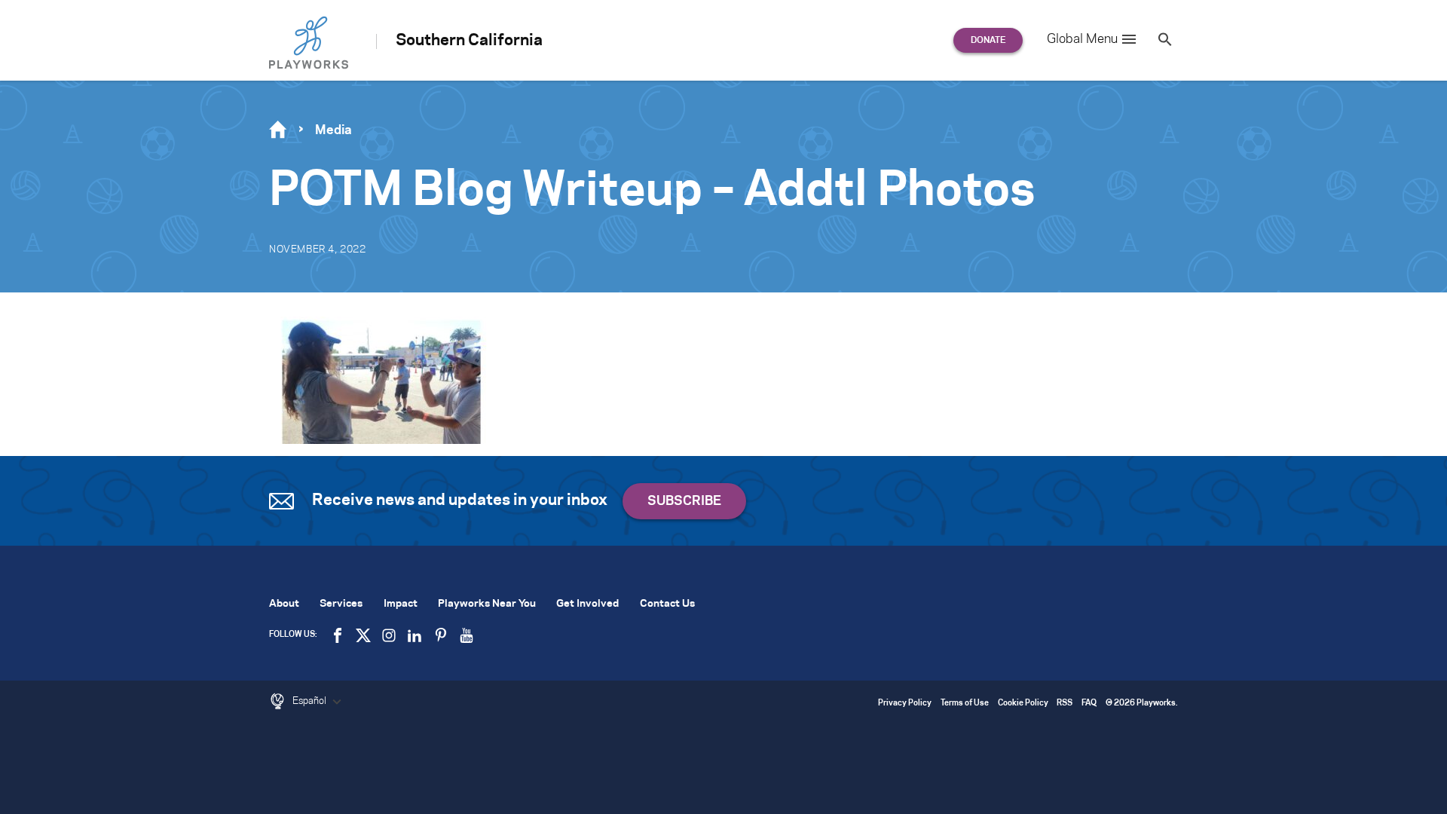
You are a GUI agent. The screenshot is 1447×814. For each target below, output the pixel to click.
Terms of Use (965, 703)
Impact (401, 604)
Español (310, 700)
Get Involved (587, 604)
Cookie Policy (1023, 703)
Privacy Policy (905, 703)
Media (333, 130)
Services (341, 604)
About (284, 604)
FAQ (1089, 703)
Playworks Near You (487, 604)
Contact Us (667, 604)
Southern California (469, 40)
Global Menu (1082, 39)
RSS (1064, 703)
